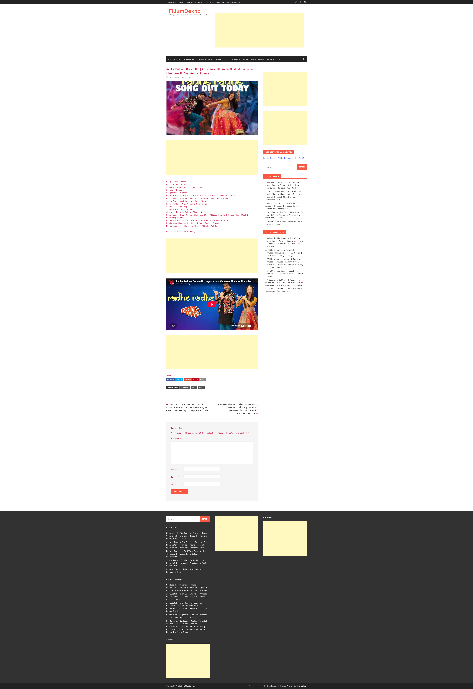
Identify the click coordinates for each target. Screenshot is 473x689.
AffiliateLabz (272, 250)
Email (202, 379)
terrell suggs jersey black (279, 271)
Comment (176, 439)
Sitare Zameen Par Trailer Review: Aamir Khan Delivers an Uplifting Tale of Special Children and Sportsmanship (188, 545)
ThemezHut (301, 686)
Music (200, 2)
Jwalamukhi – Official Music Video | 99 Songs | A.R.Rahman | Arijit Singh (283, 253)
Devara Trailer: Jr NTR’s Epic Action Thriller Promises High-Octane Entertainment (282, 206)
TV (205, 2)
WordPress (271, 686)
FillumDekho (185, 11)
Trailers (211, 2)
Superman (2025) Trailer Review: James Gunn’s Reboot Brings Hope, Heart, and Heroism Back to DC (283, 185)
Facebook (170, 379)
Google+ (188, 379)
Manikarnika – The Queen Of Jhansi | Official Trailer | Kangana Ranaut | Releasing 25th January (284, 288)
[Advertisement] (259, 30)
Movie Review (191, 2)
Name (174, 470)
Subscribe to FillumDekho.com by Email (283, 158)
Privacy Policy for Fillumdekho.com (228, 2)
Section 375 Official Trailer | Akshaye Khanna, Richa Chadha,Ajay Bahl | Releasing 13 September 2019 (187, 407)
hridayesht (189, 77)
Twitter (179, 379)
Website (175, 484)
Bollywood (180, 2)
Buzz (193, 387)
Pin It (195, 379)
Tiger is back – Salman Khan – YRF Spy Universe (284, 244)
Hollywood (171, 2)
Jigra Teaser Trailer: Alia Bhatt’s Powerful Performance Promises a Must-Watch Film (284, 215)
